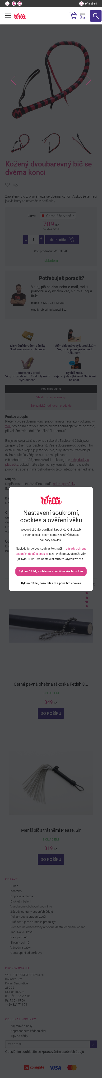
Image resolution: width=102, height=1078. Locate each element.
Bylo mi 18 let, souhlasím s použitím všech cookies (51, 571)
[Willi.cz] (20, 16)
